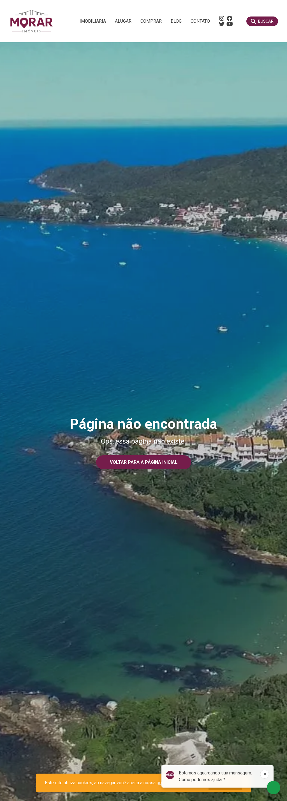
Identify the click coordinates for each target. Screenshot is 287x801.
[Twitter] (221, 24)
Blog (176, 21)
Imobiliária (93, 21)
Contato (200, 21)
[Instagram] (221, 18)
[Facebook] (229, 18)
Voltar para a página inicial (143, 462)
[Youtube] (229, 24)
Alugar (123, 21)
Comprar (151, 21)
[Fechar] (264, 774)
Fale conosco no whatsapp (273, 787)
